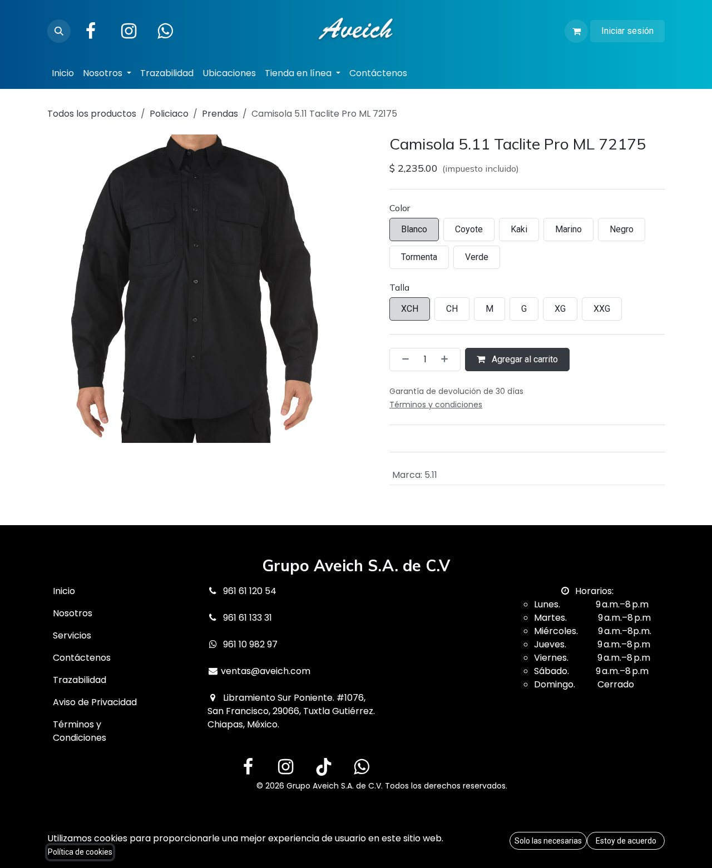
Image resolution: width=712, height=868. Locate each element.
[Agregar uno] (448, 359)
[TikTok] (324, 767)
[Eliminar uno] (402, 359)
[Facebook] (90, 31)
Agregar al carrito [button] (524, 359)
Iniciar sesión (627, 31)
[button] (59, 31)
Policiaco (169, 113)
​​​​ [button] (548, 840)
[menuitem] (62, 73)
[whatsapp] (361, 767)
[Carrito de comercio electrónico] (576, 31)
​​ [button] (626, 840)
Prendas (220, 113)
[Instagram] (128, 31)
